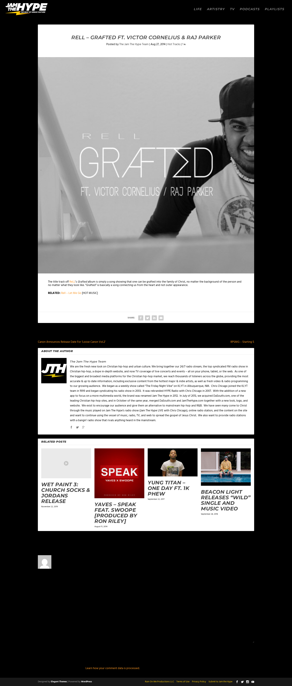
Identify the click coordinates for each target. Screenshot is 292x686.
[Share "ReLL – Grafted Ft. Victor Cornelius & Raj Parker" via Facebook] (140, 318)
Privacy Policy (199, 682)
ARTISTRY (216, 9)
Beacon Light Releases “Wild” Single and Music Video (226, 500)
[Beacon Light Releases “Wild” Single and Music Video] (226, 467)
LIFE (198, 9)
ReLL (72, 282)
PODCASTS (250, 9)
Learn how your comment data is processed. (113, 668)
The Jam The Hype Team (134, 44)
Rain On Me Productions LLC (159, 682)
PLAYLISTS (274, 9)
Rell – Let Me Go (71, 293)
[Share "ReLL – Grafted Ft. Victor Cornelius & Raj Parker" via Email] (161, 318)
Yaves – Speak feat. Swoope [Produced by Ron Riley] (115, 512)
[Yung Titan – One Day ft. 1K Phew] (173, 462)
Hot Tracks (173, 44)
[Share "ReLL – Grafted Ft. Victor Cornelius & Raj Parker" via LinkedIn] (154, 318)
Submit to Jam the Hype (220, 682)
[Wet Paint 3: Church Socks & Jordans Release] (66, 463)
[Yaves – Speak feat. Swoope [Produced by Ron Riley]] (119, 473)
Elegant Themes (59, 681)
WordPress (86, 681)
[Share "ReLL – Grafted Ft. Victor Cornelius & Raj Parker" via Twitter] (147, 318)
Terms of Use (182, 682)
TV (232, 9)
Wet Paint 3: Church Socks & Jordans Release (65, 492)
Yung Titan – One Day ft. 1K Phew (168, 488)
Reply (230, 569)
